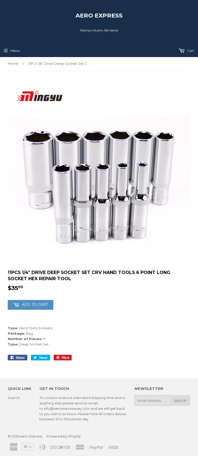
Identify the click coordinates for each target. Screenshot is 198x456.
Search (14, 398)
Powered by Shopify (64, 436)
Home (13, 63)
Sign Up (180, 401)
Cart (190, 51)
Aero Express (99, 15)
